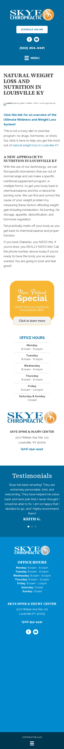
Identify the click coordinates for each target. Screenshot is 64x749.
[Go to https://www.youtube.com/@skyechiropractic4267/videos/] (36, 40)
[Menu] (32, 743)
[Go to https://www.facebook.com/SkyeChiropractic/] (29, 40)
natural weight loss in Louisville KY (35, 145)
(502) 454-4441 (32, 48)
